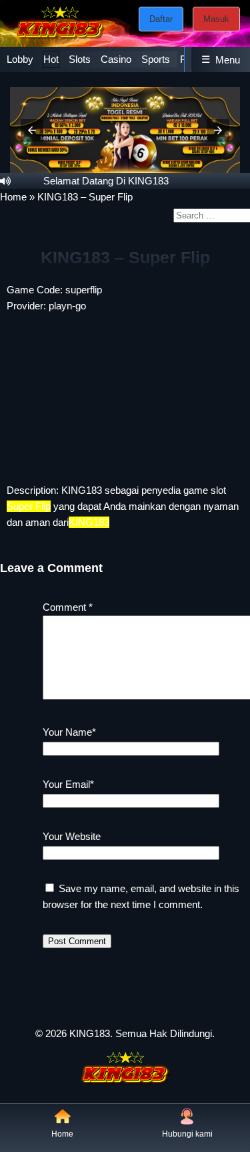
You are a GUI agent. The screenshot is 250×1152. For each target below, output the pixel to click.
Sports (155, 59)
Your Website (72, 836)
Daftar (161, 19)
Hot (51, 59)
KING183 (81, 490)
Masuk (216, 19)
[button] (32, 130)
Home (13, 196)
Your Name (69, 732)
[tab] (20, 59)
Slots (80, 59)
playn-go (67, 305)
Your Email (68, 784)
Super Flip (29, 506)
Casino (116, 59)
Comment (68, 607)
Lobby (20, 59)
